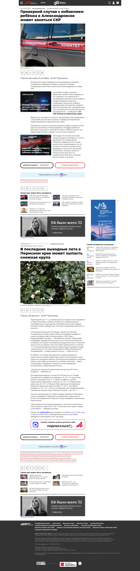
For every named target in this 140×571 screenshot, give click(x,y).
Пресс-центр (56, 523)
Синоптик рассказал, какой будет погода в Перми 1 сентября (40, 482)
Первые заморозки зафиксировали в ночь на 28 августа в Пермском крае (38, 476)
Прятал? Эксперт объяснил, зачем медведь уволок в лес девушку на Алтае (106, 262)
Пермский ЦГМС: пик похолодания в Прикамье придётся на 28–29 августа (70, 483)
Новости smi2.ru (27, 238)
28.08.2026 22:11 (25, 244)
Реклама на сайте (68, 523)
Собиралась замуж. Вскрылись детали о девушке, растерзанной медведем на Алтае (106, 255)
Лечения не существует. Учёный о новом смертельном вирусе (106, 282)
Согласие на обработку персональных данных (47, 547)
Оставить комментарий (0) (70, 165)
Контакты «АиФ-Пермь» (71, 525)
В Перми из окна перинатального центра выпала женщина (40, 203)
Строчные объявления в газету (91, 525)
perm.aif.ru (45, 412)
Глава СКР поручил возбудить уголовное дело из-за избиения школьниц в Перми (39, 197)
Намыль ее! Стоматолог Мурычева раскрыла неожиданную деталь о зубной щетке (107, 248)
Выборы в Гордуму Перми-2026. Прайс (105, 527)
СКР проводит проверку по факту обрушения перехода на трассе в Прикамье (72, 203)
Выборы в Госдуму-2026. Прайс (45, 527)
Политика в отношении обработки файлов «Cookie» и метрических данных (55, 550)
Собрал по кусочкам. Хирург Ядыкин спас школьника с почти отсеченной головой (107, 276)
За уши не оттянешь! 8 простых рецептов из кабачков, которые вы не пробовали (108, 269)
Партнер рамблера (52, 563)
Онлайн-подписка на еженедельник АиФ (48, 525)
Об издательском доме (42, 523)
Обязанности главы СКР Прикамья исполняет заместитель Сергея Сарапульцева (40, 210)
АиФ (32, 68)
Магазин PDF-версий (96, 523)
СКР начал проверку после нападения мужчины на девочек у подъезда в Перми (72, 197)
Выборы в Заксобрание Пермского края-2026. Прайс (73, 527)
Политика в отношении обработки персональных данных (50, 548)
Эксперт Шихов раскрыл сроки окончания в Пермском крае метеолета (39, 490)
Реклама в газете (82, 523)
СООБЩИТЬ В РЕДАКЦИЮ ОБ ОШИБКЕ (46, 529)
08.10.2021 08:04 (25, 8)
